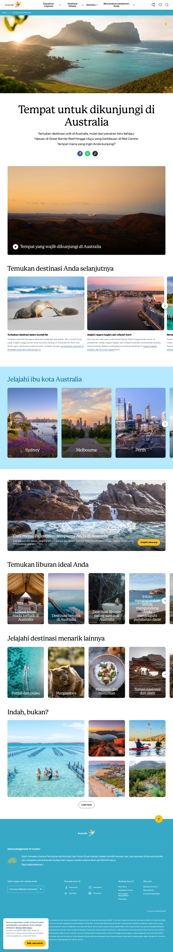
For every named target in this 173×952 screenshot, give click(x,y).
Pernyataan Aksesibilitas (123, 894)
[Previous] (8, 305)
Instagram (97, 887)
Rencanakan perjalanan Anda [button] (116, 4)
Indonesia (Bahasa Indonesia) (23, 889)
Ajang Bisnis (148, 890)
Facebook (73, 887)
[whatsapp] (87, 153)
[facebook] (80, 153)
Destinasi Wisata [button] (72, 4)
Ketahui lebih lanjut (24, 928)
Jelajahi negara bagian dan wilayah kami (109, 334)
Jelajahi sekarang (148, 542)
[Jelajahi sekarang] (86, 515)
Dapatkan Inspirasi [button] (48, 4)
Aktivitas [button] (91, 4)
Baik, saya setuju (35, 943)
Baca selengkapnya (32, 864)
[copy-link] (95, 153)
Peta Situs (122, 887)
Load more (86, 804)
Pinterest (97, 893)
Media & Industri (150, 887)
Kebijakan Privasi (125, 890)
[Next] (165, 305)
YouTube (72, 893)
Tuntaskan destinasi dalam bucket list (27, 334)
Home (4, 13)
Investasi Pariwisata (151, 894)
